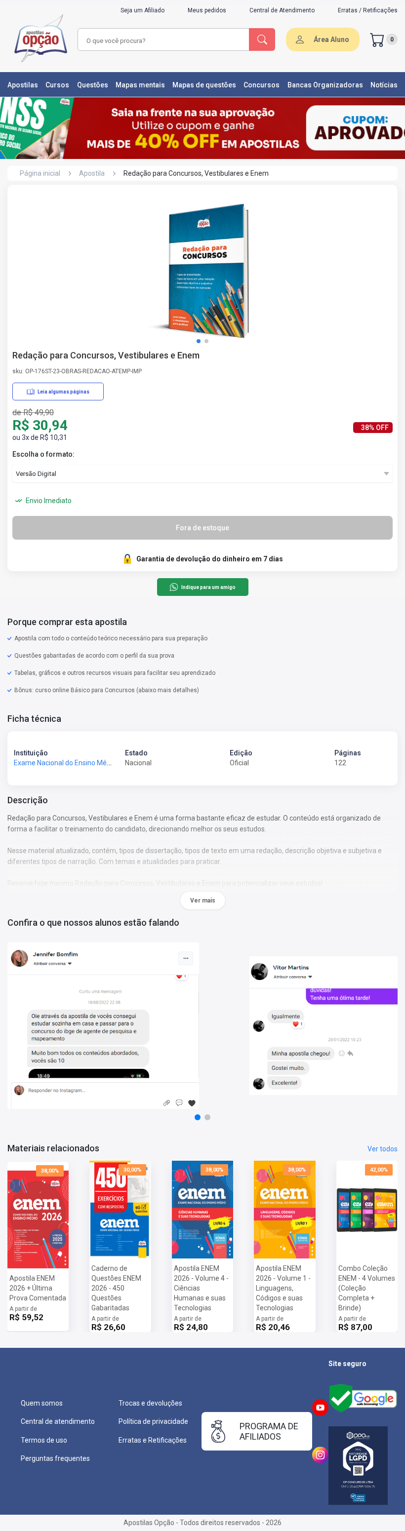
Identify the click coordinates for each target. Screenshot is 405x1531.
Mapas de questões (204, 85)
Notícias (384, 85)
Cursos (57, 85)
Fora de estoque (202, 528)
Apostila (92, 173)
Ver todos (382, 1149)
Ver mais (202, 900)
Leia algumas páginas (63, 391)
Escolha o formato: (43, 454)
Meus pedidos (207, 10)
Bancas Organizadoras (325, 85)
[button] (199, 341)
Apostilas (22, 85)
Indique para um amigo (208, 587)
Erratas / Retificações (368, 10)
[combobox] (155, 41)
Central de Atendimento (282, 10)
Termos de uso (44, 1440)
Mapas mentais (140, 85)
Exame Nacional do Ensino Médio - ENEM (77, 763)
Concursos (261, 85)
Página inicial (40, 173)
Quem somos (42, 1403)
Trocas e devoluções (150, 1403)
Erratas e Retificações (153, 1440)
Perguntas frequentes (55, 1458)
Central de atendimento (58, 1421)
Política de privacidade (153, 1421)
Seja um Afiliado (142, 10)
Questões (92, 85)
